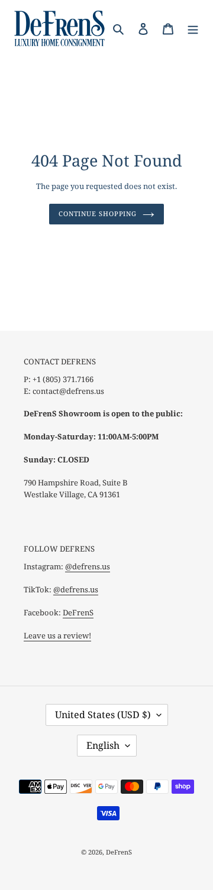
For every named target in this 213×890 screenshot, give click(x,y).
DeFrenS (78, 612)
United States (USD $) (103, 714)
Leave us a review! (57, 635)
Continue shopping (98, 213)
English (103, 745)
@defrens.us (87, 566)
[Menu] (192, 28)
